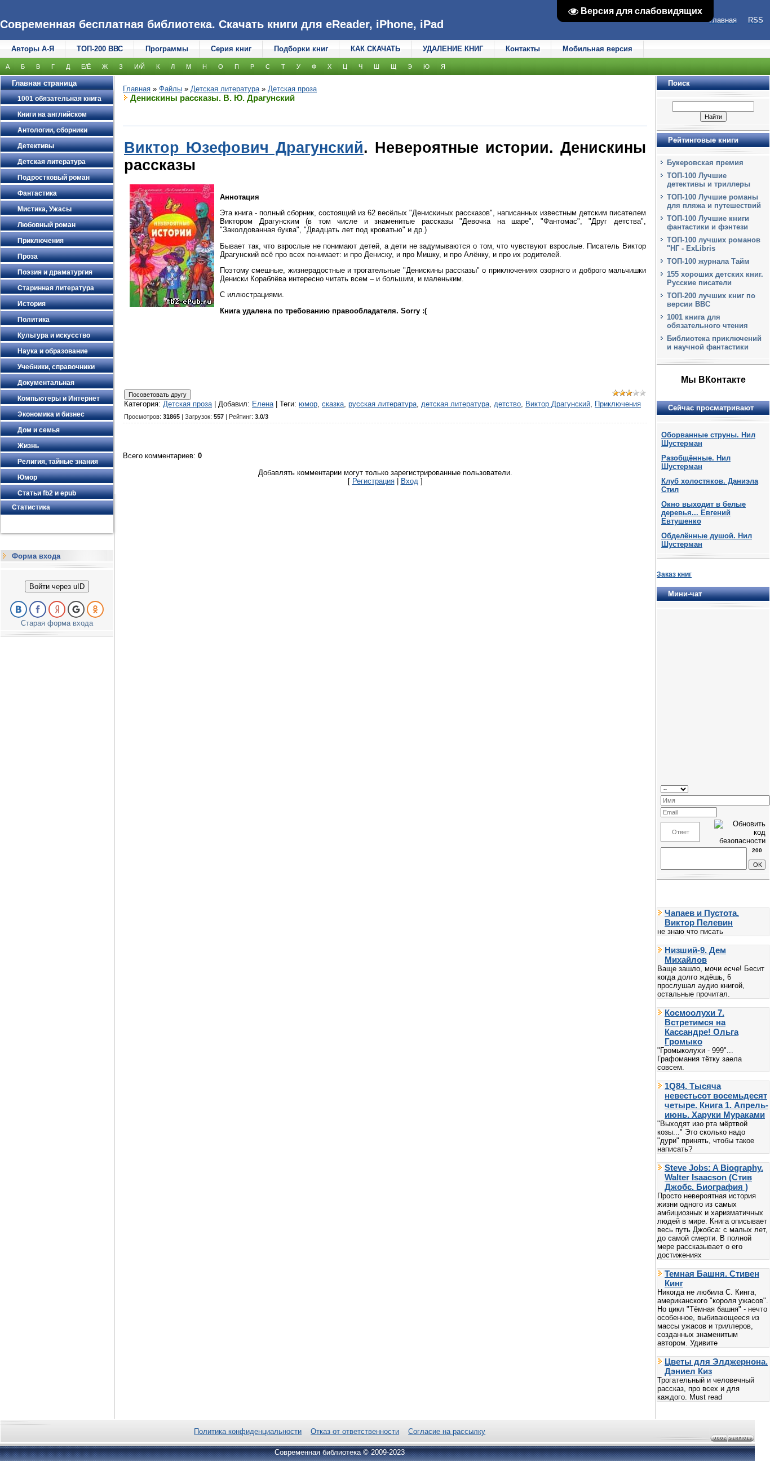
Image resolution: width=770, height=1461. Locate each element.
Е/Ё (86, 66)
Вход (409, 481)
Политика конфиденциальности (248, 1431)
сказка (333, 404)
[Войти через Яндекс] (56, 609)
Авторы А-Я (32, 49)
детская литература (455, 404)
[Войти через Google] (76, 609)
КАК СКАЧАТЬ (375, 49)
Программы (166, 49)
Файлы (170, 89)
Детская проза (292, 89)
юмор (308, 404)
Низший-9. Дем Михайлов (695, 954)
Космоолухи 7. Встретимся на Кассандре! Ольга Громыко (701, 1027)
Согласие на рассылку (446, 1431)
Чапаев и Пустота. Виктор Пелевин (702, 917)
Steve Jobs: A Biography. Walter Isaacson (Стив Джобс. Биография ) (714, 1177)
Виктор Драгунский (557, 404)
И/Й (139, 66)
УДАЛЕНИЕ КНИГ (453, 49)
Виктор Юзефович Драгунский (244, 147)
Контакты (523, 49)
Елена (262, 404)
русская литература (382, 404)
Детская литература (225, 89)
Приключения (618, 404)
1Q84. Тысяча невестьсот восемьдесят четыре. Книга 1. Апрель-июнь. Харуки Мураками (716, 1100)
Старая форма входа (57, 623)
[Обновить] (761, 788)
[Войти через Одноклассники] (95, 609)
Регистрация (373, 481)
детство (507, 404)
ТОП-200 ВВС (100, 49)
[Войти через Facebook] (37, 609)
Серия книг (231, 49)
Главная (137, 89)
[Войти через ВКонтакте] (18, 609)
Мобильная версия (597, 49)
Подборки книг (301, 49)
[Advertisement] (385, 356)
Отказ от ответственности (355, 1431)
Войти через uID (57, 586)
